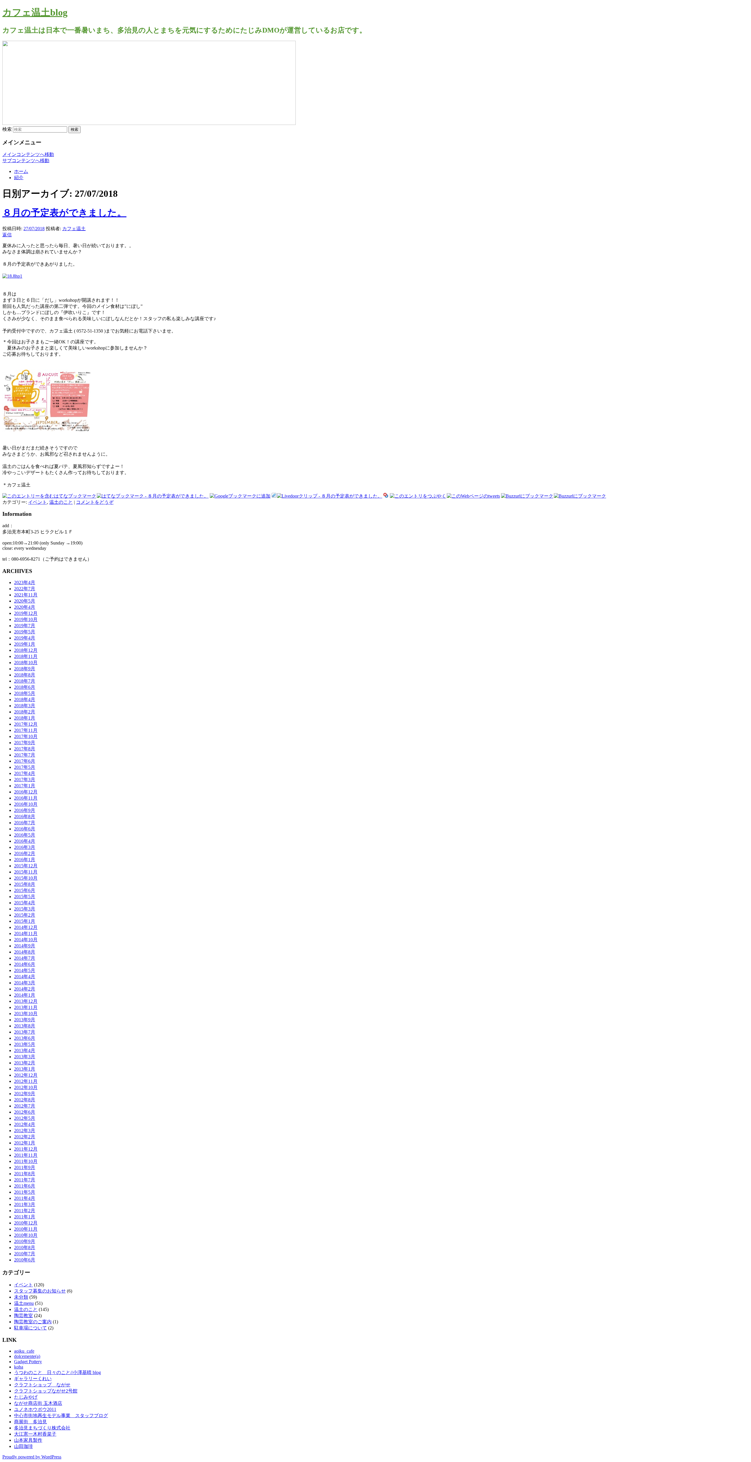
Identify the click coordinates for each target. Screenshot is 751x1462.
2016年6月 (24, 828)
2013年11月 (26, 1007)
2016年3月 (24, 847)
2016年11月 (26, 798)
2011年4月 (24, 1198)
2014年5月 (24, 970)
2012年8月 (24, 1099)
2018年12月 (26, 650)
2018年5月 (24, 693)
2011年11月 (26, 1155)
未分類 (21, 1297)
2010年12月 (26, 1222)
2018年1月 (24, 717)
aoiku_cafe (24, 1351)
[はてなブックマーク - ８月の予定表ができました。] (153, 495)
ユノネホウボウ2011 (35, 1409)
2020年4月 (24, 607)
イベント (37, 502)
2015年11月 (26, 871)
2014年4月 (24, 976)
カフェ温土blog (34, 12)
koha (18, 1366)
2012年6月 (24, 1112)
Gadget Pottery (28, 1361)
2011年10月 (26, 1161)
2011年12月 (26, 1148)
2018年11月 (26, 656)
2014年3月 (24, 982)
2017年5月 (24, 767)
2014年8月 (24, 951)
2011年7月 (24, 1179)
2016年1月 (24, 859)
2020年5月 (24, 600)
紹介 (18, 177)
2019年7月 (24, 625)
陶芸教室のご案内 (33, 1321)
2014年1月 (24, 995)
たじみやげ (26, 1397)
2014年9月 (24, 945)
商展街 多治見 (30, 1421)
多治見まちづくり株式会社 (42, 1427)
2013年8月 (24, 1025)
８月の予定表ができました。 (64, 212)
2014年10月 (26, 939)
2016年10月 (26, 804)
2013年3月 (24, 1056)
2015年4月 (24, 902)
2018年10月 (26, 662)
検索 (7, 129)
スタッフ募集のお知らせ (40, 1290)
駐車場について (30, 1327)
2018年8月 (24, 674)
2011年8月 (24, 1173)
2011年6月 (24, 1185)
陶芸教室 (23, 1315)
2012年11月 (26, 1081)
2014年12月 (26, 927)
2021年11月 (26, 594)
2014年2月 (24, 988)
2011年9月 (24, 1167)
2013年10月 (26, 1013)
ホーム (21, 171)
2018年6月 (24, 687)
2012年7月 (24, 1105)
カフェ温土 (74, 228)
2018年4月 (24, 699)
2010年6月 (24, 1259)
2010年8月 (24, 1247)
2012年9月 (24, 1093)
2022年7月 (24, 588)
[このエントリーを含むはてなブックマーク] (49, 495)
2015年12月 (26, 865)
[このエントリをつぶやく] (418, 495)
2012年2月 (24, 1136)
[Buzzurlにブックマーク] (527, 495)
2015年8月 (24, 884)
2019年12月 (26, 613)
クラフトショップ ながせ (42, 1384)
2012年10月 (26, 1087)
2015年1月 (24, 921)
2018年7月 (24, 681)
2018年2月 (24, 711)
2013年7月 (24, 1031)
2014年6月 (24, 964)
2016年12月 (26, 791)
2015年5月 (24, 896)
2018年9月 (24, 668)
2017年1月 (24, 785)
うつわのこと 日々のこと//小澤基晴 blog (57, 1372)
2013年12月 (26, 1001)
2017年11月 (26, 730)
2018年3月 (24, 705)
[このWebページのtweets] (473, 495)
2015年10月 (26, 878)
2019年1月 (24, 644)
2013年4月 (24, 1050)
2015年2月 (24, 915)
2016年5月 (24, 834)
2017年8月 (24, 748)
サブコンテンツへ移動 (25, 160)
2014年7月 (24, 958)
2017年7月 (24, 754)
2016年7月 (24, 822)
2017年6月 (24, 761)
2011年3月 (24, 1204)
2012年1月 (24, 1142)
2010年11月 (26, 1229)
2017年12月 (26, 724)
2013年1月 (24, 1068)
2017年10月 (26, 736)
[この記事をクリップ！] (274, 495)
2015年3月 (24, 908)
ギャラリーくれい (33, 1378)
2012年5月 (24, 1118)
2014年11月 (26, 933)
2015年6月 (24, 890)
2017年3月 (24, 779)
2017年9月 (24, 742)
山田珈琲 (23, 1446)
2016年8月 (24, 816)
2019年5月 (24, 631)
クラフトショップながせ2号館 (45, 1390)
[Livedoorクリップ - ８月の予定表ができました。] (329, 495)
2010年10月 (26, 1235)
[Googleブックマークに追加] (240, 495)
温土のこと (61, 502)
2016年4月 (24, 841)
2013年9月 (24, 1019)
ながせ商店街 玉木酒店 (38, 1403)
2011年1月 (24, 1216)
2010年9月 (24, 1241)
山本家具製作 (28, 1440)
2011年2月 (24, 1210)
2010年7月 (24, 1253)
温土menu (24, 1303)
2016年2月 (24, 853)
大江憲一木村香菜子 (35, 1434)
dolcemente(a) (27, 1356)
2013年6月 (24, 1038)
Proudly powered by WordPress (31, 1456)
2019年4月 (24, 637)
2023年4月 (24, 582)
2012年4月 (24, 1124)
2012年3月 (24, 1130)
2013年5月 (24, 1044)
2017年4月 (24, 773)
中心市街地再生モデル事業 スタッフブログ (61, 1415)
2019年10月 (26, 619)
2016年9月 (24, 810)
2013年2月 (24, 1062)
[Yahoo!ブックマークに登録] (385, 495)
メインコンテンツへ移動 (28, 154)
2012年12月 (26, 1075)
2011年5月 (24, 1192)
